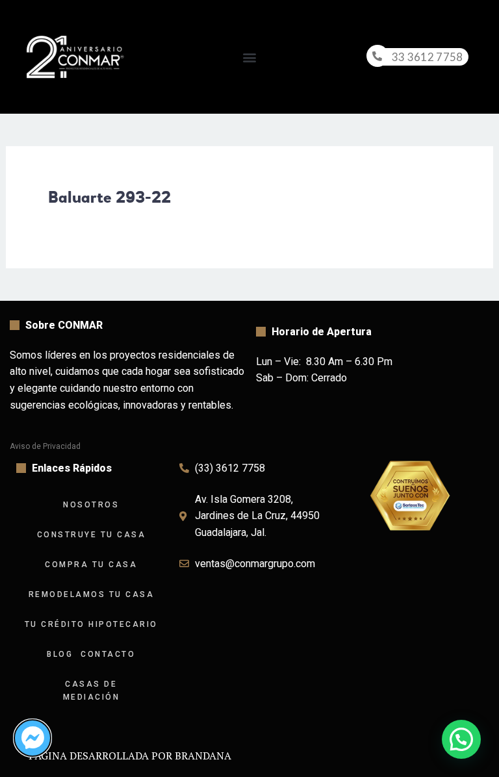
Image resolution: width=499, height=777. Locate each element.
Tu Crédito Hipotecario (91, 624)
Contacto (108, 654)
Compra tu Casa (91, 564)
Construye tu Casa (91, 534)
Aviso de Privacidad (45, 446)
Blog (60, 654)
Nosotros (91, 504)
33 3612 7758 (427, 57)
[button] (249, 57)
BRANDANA (203, 755)
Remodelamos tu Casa (92, 594)
